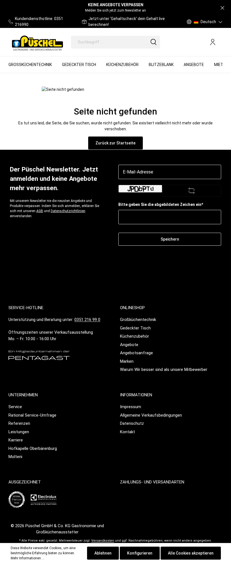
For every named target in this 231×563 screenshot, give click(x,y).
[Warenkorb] (220, 42)
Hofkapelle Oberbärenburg (32, 448)
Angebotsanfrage (136, 352)
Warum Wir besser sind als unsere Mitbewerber (163, 369)
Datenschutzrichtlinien (68, 211)
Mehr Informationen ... (27, 558)
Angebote (129, 344)
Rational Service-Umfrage (32, 415)
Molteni (15, 456)
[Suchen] (153, 42)
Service (15, 406)
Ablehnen (103, 553)
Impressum (130, 406)
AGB (39, 211)
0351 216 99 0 (87, 319)
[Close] (222, 8)
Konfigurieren (139, 553)
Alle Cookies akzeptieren (191, 553)
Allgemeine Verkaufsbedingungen (151, 415)
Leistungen (18, 431)
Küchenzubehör (134, 336)
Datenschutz (132, 423)
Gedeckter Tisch (135, 328)
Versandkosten (102, 540)
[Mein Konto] (212, 42)
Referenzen (19, 423)
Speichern (170, 239)
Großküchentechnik (138, 319)
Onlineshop (132, 307)
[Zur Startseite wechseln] (37, 42)
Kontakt (127, 431)
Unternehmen (23, 394)
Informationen (136, 394)
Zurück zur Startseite (115, 143)
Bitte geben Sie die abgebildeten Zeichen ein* (160, 204)
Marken (127, 361)
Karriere (15, 440)
